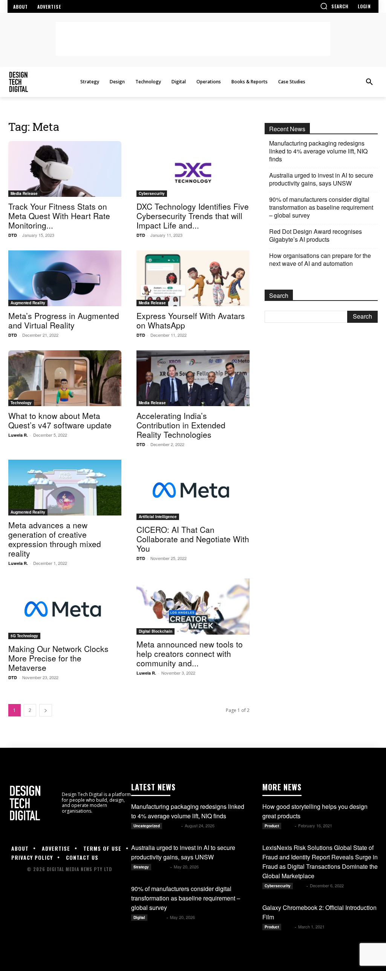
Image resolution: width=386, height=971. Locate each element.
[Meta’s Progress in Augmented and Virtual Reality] (64, 278)
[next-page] (45, 710)
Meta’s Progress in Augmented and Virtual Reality (63, 320)
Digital (139, 917)
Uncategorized (146, 825)
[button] (334, 6)
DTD (12, 235)
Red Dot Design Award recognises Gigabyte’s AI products (315, 235)
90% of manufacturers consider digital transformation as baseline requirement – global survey (321, 207)
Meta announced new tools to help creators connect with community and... (189, 653)
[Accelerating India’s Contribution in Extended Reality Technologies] (193, 378)
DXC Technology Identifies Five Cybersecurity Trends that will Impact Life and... (192, 216)
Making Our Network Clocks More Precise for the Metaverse (58, 658)
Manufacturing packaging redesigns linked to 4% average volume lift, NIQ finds (318, 151)
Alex (288, 825)
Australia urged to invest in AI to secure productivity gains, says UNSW (321, 179)
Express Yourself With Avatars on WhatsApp (190, 320)
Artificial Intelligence (158, 516)
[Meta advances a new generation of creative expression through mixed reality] (64, 487)
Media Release (24, 193)
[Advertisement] (193, 39)
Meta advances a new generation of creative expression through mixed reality (54, 539)
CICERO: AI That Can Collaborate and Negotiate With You (192, 539)
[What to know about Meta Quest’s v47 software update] (64, 378)
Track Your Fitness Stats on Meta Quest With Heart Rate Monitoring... (59, 216)
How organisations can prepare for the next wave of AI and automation (320, 259)
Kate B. (172, 825)
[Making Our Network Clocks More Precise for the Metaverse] (64, 608)
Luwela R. (18, 435)
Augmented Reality (28, 302)
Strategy (141, 867)
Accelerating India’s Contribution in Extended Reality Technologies (180, 425)
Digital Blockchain (155, 631)
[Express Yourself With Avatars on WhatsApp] (193, 278)
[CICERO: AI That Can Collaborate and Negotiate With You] (193, 490)
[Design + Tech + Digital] (48, 82)
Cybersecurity (152, 193)
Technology (21, 402)
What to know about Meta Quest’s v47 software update (60, 420)
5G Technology (24, 635)
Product (272, 825)
